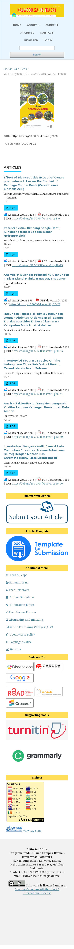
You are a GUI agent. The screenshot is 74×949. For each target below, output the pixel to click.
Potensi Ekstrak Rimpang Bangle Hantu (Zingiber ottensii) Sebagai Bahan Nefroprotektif (32, 231)
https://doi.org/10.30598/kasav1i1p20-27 (34, 304)
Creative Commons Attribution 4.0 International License (37, 891)
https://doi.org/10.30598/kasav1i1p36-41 (37, 394)
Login (48, 40)
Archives (27, 32)
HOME (17, 25)
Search (37, 54)
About (32, 25)
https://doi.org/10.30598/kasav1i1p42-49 (37, 437)
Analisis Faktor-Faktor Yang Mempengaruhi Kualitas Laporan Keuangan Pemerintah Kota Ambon (36, 407)
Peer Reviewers (19, 590)
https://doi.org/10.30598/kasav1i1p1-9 (36, 218)
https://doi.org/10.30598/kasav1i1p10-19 (37, 265)
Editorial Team (18, 582)
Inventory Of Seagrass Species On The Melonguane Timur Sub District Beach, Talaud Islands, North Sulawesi (32, 364)
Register (31, 40)
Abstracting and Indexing (26, 619)
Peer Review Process (22, 612)
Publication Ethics (22, 605)
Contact (47, 32)
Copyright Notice (20, 642)
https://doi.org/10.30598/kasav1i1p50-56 (37, 483)
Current (51, 25)
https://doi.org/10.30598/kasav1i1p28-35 (37, 351)
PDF (12, 207)
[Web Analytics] (14, 830)
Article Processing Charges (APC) (31, 627)
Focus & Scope (18, 575)
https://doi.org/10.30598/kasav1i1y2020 (35, 135)
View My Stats (32, 830)
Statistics (15, 649)
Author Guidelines (22, 597)
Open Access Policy (22, 634)
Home (8, 69)
